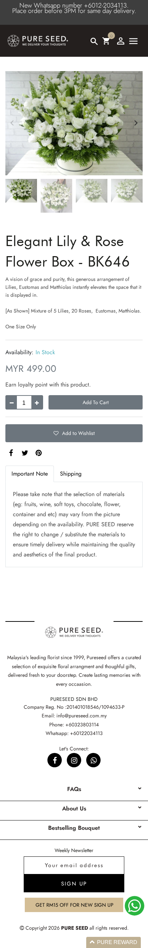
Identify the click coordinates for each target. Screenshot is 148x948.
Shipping (71, 474)
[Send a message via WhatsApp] (134, 906)
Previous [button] (12, 123)
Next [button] (135, 123)
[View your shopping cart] (106, 41)
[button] (74, 433)
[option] (74, 123)
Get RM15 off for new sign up (75, 904)
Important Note (29, 474)
